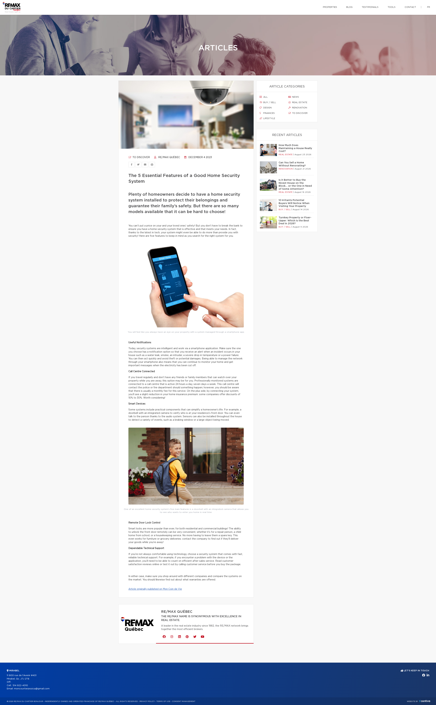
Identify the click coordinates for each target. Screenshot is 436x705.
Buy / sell (269, 102)
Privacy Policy (147, 701)
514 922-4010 (20, 685)
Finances (269, 113)
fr (428, 7)
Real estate (299, 102)
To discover (141, 157)
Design (267, 108)
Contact (410, 7)
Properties (330, 7)
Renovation (299, 108)
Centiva (424, 701)
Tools (391, 7)
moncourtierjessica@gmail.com (32, 689)
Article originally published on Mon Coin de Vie (155, 589)
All (265, 97)
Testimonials (370, 7)
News (295, 97)
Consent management (183, 701)
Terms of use (163, 701)
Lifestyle (269, 118)
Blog (349, 7)
